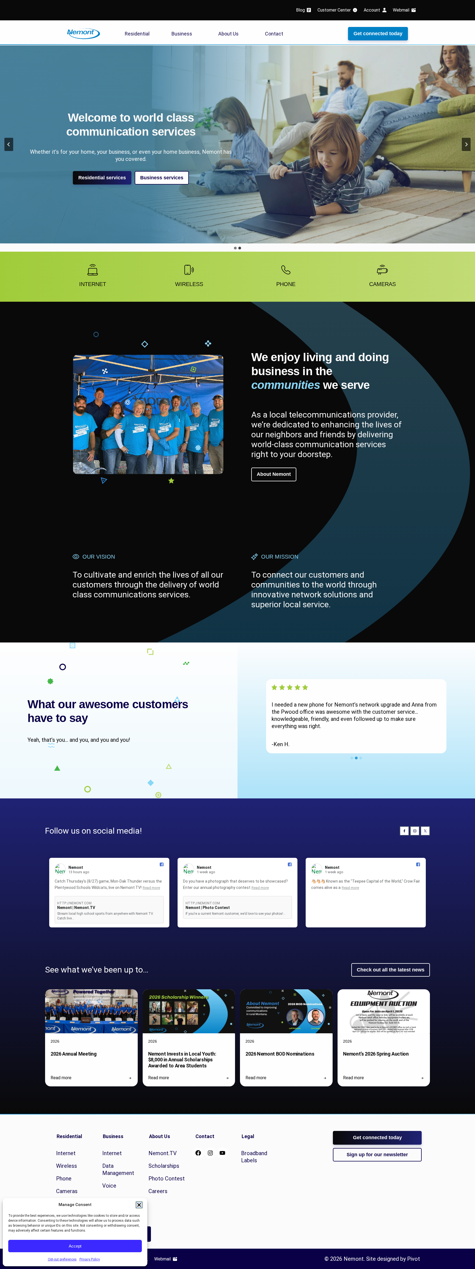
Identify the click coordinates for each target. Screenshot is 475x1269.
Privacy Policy (89, 1259)
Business (182, 34)
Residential (137, 34)
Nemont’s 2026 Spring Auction (376, 1054)
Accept (75, 1246)
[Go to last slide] (8, 144)
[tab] (235, 248)
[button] (139, 1205)
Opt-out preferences (62, 1259)
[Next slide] (466, 144)
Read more (151, 888)
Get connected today (378, 33)
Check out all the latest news (390, 970)
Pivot (413, 1259)
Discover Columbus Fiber (131, 190)
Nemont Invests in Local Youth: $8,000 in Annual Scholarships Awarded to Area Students (182, 1060)
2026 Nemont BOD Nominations (279, 1054)
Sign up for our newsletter (377, 1154)
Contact (274, 34)
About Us (228, 34)
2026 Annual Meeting (73, 1054)
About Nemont (274, 474)
